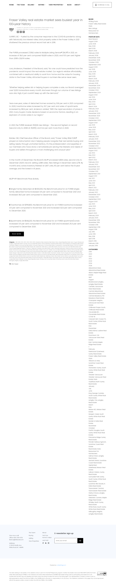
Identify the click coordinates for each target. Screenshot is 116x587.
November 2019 (94, 222)
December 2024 (94, 85)
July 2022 (92, 153)
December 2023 (94, 113)
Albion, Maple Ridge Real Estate (63, 242)
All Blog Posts (93, 21)
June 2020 (92, 206)
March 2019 (93, 241)
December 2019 (94, 220)
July (15, 251)
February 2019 (93, 243)
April (72, 242)
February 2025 (94, 81)
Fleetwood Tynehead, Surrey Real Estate (41, 248)
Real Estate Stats (60, 254)
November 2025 (94, 60)
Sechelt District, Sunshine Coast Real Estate (29, 256)
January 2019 (93, 246)
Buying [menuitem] (41, 5)
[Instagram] (49, 543)
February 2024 (94, 109)
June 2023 (92, 127)
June (18, 251)
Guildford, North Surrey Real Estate (75, 250)
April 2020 (92, 211)
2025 (34, 242)
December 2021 (94, 167)
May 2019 (92, 236)
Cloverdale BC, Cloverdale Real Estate (64, 245)
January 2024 (93, 111)
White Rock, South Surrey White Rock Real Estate (67, 259)
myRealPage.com (61, 565)
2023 (28, 242)
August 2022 (93, 150)
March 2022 (93, 160)
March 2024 (93, 106)
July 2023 (92, 125)
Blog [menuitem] (69, 5)
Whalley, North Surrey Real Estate (48, 259)
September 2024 (95, 92)
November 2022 (94, 143)
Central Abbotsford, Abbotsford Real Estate (52, 243)
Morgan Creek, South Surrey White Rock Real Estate (25, 253)
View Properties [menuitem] (56, 5)
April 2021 (92, 185)
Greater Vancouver (43, 250)
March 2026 (93, 51)
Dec (27, 29)
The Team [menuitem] (21, 5)
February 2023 (94, 137)
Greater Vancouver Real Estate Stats (57, 250)
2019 (16, 242)
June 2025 (92, 72)
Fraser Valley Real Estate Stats (39, 29)
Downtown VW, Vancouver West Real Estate (68, 246)
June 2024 (92, 99)
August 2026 (93, 41)
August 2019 (93, 229)
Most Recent (93, 39)
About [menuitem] (77, 5)
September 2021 (94, 174)
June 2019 (92, 234)
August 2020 (93, 202)
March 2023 (93, 134)
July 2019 (92, 232)
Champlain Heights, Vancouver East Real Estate (20, 245)
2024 (31, 242)
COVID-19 (76, 245)
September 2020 (95, 199)
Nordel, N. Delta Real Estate (43, 253)
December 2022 (94, 141)
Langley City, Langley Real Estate (55, 251)
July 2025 (92, 69)
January (11, 251)
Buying (31, 535)
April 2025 (92, 76)
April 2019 (92, 239)
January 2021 (93, 192)
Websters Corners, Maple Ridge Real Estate (29, 259)
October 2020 (94, 197)
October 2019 (93, 225)
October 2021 (93, 171)
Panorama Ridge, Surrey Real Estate (21, 254)
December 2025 (94, 58)
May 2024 (92, 102)
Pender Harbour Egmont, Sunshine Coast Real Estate (42, 254)
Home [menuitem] (11, 5)
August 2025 (93, 67)
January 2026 (93, 55)
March (65, 251)
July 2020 (92, 204)
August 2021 (93, 176)
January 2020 (93, 218)
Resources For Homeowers (70, 254)
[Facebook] (43, 543)
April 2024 (92, 104)
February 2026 (94, 53)
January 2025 (93, 83)
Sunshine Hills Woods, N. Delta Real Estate (42, 257)
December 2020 (94, 195)
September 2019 (94, 227)
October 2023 (94, 118)
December (38, 246)
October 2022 (94, 146)
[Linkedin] (46, 543)
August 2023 (93, 123)
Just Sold (45, 540)
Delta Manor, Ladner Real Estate (49, 246)
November (53, 253)
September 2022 (95, 148)
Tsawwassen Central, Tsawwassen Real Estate (63, 257)
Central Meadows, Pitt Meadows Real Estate (72, 243)
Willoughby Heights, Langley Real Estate (18, 260)
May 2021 (92, 183)
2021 (24, 29)
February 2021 (93, 190)
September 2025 (95, 65)
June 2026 (92, 44)
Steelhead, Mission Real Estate (53, 256)
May (69, 251)
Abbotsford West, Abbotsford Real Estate (45, 242)
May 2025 (92, 74)
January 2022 (93, 164)
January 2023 (93, 139)
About (44, 533)
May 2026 (92, 46)
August (76, 242)
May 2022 (92, 155)
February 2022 (94, 162)
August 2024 (93, 95)
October (59, 253)
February (29, 248)
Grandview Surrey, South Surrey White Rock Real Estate (26, 250)
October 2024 (94, 90)
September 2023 (95, 120)
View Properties (34, 541)
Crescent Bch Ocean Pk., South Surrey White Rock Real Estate (97, 321)
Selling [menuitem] (31, 5)
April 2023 (92, 132)
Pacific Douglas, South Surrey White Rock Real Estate (97, 432)
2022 (25, 242)
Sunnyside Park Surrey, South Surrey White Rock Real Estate (97, 479)
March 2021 (92, 188)
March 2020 (93, 213)
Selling (31, 538)
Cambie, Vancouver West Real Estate (32, 243)
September (42, 256)
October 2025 (94, 62)
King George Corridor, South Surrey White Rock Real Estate (33, 251)
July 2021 (92, 178)
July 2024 (92, 97)
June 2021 (92, 181)
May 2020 (92, 208)
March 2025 (93, 79)
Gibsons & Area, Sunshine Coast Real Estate (96, 363)
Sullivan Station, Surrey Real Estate (69, 256)
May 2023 (92, 130)
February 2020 (94, 215)
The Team (32, 533)
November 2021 (94, 169)
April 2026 (92, 48)
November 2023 (94, 116)
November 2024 (94, 88)
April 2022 (92, 157)
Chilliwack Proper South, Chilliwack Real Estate (44, 245)
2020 (19, 242)
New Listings (93, 28)
